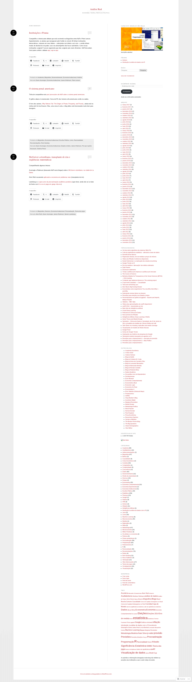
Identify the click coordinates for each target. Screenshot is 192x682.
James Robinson (66, 80)
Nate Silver (142, 633)
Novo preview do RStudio (130, 315)
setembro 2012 (127, 221)
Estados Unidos (66, 146)
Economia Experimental (129, 487)
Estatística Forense (153, 618)
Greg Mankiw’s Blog (131, 398)
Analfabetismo (126, 450)
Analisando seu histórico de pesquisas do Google (137, 334)
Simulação (125, 560)
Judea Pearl (136, 627)
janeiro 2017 (126, 109)
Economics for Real (131, 387)
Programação (126, 542)
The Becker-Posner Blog (132, 421)
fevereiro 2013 (126, 210)
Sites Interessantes (128, 562)
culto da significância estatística (152, 606)
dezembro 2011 (127, 240)
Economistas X (129, 389)
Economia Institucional (70, 77)
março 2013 (126, 208)
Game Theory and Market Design (132, 319)
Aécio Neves (130, 599)
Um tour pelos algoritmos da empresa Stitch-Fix (136, 250)
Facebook (123, 622)
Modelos (134, 633)
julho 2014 (125, 173)
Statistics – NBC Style (128, 302)
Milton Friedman (127, 532)
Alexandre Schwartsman (135, 593)
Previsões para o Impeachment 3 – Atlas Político (136, 340)
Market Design (129, 404)
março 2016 (126, 130)
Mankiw (124, 521)
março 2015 (126, 156)
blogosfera (147, 599)
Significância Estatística (133, 645)
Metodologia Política (131, 406)
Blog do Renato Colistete (132, 368)
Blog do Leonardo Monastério (134, 363)
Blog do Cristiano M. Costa (133, 359)
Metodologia (126, 527)
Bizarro (140, 599)
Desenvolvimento (57, 77)
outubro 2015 (126, 141)
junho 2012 (125, 227)
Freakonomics (129, 393)
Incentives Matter (130, 400)
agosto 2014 (126, 171)
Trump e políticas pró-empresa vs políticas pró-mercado (139, 272)
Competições (126, 465)
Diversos (47, 211)
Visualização (126, 568)
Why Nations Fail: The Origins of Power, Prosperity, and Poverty (63, 104)
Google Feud (126, 330)
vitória (147, 653)
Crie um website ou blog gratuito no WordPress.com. (96, 674)
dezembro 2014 (127, 163)
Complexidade (126, 467)
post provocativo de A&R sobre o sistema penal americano (65, 94)
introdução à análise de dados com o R (135, 625)
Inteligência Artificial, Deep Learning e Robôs (136, 317)
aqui (49, 50)
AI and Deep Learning (129, 310)
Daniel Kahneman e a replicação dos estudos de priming (139, 261)
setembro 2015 (127, 143)
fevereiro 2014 (126, 184)
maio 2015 (125, 152)
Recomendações (35, 143)
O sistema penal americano (41, 88)
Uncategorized (126, 566)
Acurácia (124, 593)
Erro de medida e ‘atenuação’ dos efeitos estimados (138, 265)
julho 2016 (125, 122)
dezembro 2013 (127, 188)
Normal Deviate (130, 411)
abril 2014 (125, 180)
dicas (129, 610)
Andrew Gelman (130, 355)
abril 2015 (125, 154)
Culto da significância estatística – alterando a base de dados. (141, 252)
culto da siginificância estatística (135, 606)
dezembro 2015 (127, 137)
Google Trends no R (128, 263)
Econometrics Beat (131, 383)
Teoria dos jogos (80, 211)
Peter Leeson (76, 80)
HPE (123, 502)
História (79, 77)
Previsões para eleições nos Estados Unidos (135, 295)
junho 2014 (125, 176)
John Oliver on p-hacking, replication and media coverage (139, 325)
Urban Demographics (131, 426)
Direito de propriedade (129, 476)
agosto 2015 (126, 145)
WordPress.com (127, 585)
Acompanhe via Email (128, 83)
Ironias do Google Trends (130, 332)
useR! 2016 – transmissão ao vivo (132, 306)
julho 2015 (125, 148)
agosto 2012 (126, 223)
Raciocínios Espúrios (131, 417)
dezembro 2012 (127, 214)
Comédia (125, 463)
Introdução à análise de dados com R (133, 62)
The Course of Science (129, 274)
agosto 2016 (126, 120)
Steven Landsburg (70, 214)
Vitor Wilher (128, 428)
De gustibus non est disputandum (135, 374)
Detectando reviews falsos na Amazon (134, 293)
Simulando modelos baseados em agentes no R (137, 336)
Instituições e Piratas (38, 32)
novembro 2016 (127, 113)
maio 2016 (125, 126)
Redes (124, 553)
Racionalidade (78, 140)
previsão (158, 633)
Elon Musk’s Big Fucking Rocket (132, 287)
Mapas (142, 630)
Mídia (124, 525)
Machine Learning (127, 517)
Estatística (125, 493)
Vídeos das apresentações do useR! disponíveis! (137, 304)
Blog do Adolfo (129, 357)
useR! (152, 649)
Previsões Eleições (137, 637)
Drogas (124, 480)
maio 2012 (125, 229)
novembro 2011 (127, 242)
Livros (71, 140)
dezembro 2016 (127, 111)
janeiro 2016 (126, 135)
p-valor (150, 633)
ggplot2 (133, 622)
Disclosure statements (129, 269)
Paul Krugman (129, 413)
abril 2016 (125, 128)
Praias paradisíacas (128, 538)
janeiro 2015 (126, 160)
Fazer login (125, 578)
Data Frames (126, 267)
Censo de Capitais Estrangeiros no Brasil (152, 601)
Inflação (124, 506)
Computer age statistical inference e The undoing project (139, 280)
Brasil (158, 599)
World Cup (153, 653)
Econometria (126, 482)
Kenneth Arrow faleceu (129, 254)
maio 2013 (125, 204)
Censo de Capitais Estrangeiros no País (133, 604)
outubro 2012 (126, 219)
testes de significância (143, 649)
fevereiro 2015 (126, 158)
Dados (124, 471)
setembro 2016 (127, 118)
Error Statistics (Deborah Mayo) (134, 391)
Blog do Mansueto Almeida (133, 365)
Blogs (154, 599)
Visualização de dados (133, 652)
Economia (150, 610)
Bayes (136, 599)
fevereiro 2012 (126, 236)
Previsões (126, 637)
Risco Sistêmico (127, 557)
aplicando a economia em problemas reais (57, 177)
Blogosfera (47, 77)
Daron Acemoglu (41, 80)
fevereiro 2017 (126, 107)
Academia (41, 77)
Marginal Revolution (131, 402)
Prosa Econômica (130, 415)
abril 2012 (125, 232)
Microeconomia (127, 530)
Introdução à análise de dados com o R (134, 510)
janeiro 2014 (126, 186)
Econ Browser (129, 378)
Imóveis (124, 60)
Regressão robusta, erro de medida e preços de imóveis (139, 256)
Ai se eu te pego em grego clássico (49, 184)
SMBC (149, 646)
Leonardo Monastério (155, 627)
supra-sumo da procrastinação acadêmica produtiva (55, 182)
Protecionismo (126, 545)
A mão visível (129, 352)
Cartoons (129, 601)
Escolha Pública (64, 140)
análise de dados (151, 596)
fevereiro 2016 (126, 133)
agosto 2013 (126, 197)
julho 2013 (125, 199)
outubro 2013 (126, 193)
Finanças (125, 495)
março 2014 (126, 182)
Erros (131, 618)
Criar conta (125, 576)
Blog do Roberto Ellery (132, 370)
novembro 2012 (127, 216)
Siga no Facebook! (127, 76)
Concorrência (126, 469)
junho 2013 (125, 201)
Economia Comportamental (133, 380)
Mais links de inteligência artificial (132, 308)
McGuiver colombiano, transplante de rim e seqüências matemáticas (49, 158)
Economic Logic (130, 385)
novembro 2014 (127, 165)
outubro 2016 (126, 115)
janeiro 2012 (126, 238)
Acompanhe (126, 91)
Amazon (151, 593)
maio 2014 (125, 178)
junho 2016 (125, 124)
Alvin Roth (39, 214)
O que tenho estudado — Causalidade (134, 282)
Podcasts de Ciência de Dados (131, 312)
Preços (145, 637)
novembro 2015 (127, 139)
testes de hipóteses (131, 649)
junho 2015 (125, 150)
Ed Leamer (134, 613)
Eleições (142, 613)
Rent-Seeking (45, 143)
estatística (140, 618)
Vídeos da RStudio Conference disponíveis (135, 259)
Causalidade (126, 459)
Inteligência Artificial (128, 508)
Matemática (125, 523)
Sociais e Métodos (130, 419)
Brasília (123, 601)
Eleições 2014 (153, 614)
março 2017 (126, 105)
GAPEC (127, 396)
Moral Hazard (129, 408)
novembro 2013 (127, 191)
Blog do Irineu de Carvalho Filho (135, 361)
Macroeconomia (127, 519)
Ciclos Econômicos (128, 461)
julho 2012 (125, 225)
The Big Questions (130, 424)
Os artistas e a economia (129, 534)
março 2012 (126, 234)
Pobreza (125, 536)
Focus (128, 622)
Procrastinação (69, 211)
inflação (156, 622)
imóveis (149, 622)
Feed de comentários (128, 583)
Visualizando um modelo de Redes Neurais (135, 328)
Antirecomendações (128, 452)
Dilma (133, 610)
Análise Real (96, 9)
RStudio (155, 642)
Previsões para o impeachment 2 (132, 342)
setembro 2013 (127, 195)
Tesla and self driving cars (130, 284)
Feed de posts (126, 580)
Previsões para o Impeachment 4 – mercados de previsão (139, 338)
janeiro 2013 (126, 212)
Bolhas (124, 456)
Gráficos (144, 622)
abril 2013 (125, 206)
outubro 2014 (126, 167)
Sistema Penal (41, 148)
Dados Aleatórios (130, 372)
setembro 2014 (127, 169)
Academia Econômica (132, 350)
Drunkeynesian (130, 376)
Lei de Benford (144, 627)
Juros (124, 512)
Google (124, 497)
